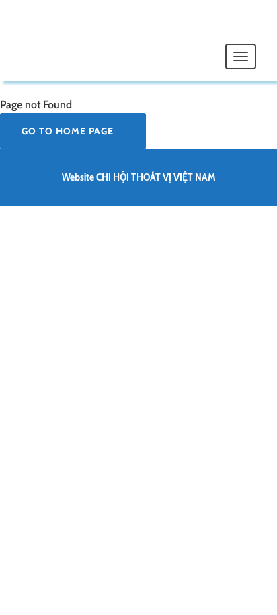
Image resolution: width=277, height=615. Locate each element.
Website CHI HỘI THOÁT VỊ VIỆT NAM (139, 177)
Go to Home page (69, 131)
